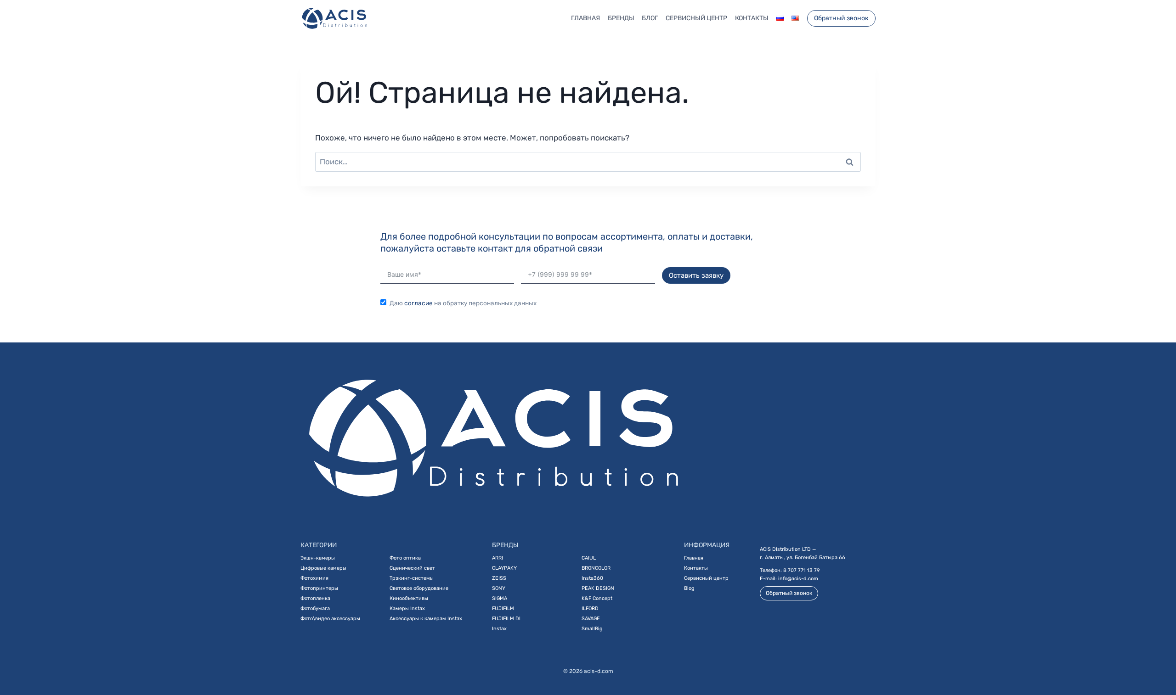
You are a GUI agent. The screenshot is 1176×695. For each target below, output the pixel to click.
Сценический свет (412, 568)
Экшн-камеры (317, 558)
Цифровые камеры (323, 568)
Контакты (752, 18)
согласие (418, 303)
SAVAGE (591, 619)
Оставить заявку (696, 275)
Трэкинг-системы (412, 578)
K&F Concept (597, 598)
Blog (689, 588)
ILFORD (590, 608)
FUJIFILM (503, 608)
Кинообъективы (409, 598)
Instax (499, 629)
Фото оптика (405, 558)
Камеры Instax (407, 608)
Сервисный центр (696, 18)
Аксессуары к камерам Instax (426, 619)
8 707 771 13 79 (801, 570)
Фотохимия (314, 578)
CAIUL (589, 558)
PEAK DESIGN (598, 588)
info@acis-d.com (798, 579)
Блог (650, 18)
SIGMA (499, 598)
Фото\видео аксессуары (330, 619)
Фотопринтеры (319, 588)
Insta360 (592, 578)
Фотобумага (315, 608)
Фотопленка (315, 598)
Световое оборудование (419, 588)
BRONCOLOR (596, 568)
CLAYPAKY (504, 568)
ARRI (497, 558)
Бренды (621, 18)
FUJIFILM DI (506, 619)
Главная (585, 18)
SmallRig (592, 629)
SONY (498, 588)
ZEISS (499, 578)
